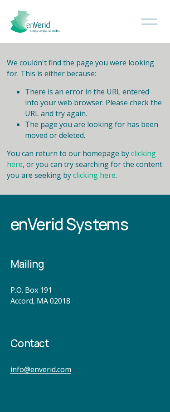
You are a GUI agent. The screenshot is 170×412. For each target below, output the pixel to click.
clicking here (94, 175)
